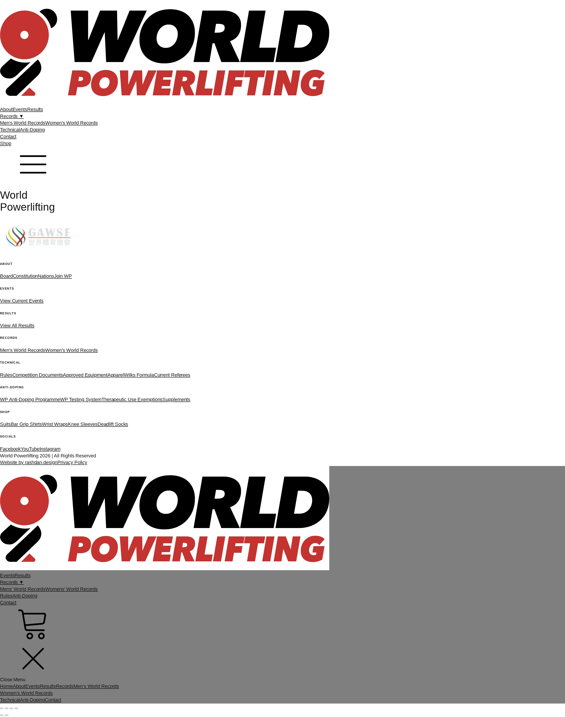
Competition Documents (37, 375)
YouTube (30, 449)
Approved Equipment (85, 375)
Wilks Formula (139, 375)
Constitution (25, 276)
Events (20, 109)
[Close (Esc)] (16, 708)
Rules (6, 375)
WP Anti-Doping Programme (30, 399)
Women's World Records (71, 123)
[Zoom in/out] (2, 708)
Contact (8, 136)
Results (35, 109)
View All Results (17, 325)
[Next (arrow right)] (6, 715)
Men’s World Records (96, 686)
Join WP (63, 276)
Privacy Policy (72, 462)
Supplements (176, 399)
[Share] (11, 708)
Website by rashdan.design (28, 462)
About (6, 109)
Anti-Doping (32, 129)
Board (6, 276)
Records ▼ (12, 116)
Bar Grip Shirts (26, 424)
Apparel (115, 375)
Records (64, 686)
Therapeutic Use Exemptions (132, 399)
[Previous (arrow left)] (2, 715)
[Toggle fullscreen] (6, 708)
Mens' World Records (22, 589)
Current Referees (172, 375)
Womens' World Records (71, 589)
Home (6, 686)
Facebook (10, 449)
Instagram (50, 449)
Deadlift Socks (113, 424)
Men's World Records (22, 123)
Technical (10, 129)
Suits (5, 424)
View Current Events (21, 301)
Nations (46, 276)
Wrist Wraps (55, 424)
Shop (5, 143)
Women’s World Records (26, 693)
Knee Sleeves (83, 424)
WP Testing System (81, 399)
